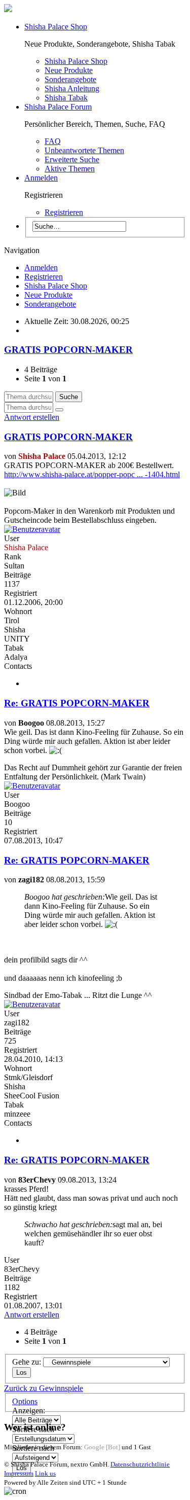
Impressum (18, 1473)
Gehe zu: (26, 1362)
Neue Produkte (69, 70)
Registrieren (64, 212)
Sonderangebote (70, 79)
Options (24, 1401)
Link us (45, 1473)
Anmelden (41, 177)
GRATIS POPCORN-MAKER (68, 349)
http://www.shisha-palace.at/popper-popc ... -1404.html (92, 474)
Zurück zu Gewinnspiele (43, 1388)
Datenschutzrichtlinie (140, 1464)
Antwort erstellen (31, 417)
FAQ (53, 141)
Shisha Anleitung (72, 88)
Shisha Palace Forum (58, 106)
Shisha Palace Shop (55, 26)
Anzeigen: (28, 1410)
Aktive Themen (70, 168)
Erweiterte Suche (72, 159)
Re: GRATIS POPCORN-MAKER (76, 703)
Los (21, 1372)
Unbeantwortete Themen (84, 150)
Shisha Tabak (66, 97)
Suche (68, 397)
